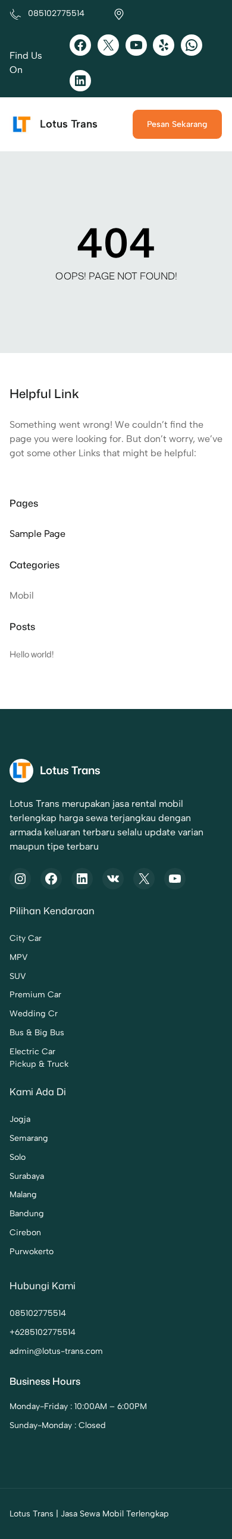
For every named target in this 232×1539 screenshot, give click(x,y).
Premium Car (35, 995)
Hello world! (32, 654)
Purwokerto (32, 1252)
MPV (19, 957)
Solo (18, 1157)
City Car (26, 938)
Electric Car (32, 1052)
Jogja (20, 1119)
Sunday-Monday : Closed (58, 1425)
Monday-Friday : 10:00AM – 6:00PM (78, 1406)
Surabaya (27, 1176)
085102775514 (38, 1313)
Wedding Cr (34, 1014)
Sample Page (37, 533)
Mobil (22, 595)
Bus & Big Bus (37, 1033)
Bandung (27, 1214)
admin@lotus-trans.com (56, 1351)
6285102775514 (45, 1332)
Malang (23, 1195)
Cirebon (25, 1233)
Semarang (29, 1138)
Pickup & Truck (39, 1064)
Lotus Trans (69, 124)
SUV (18, 976)
